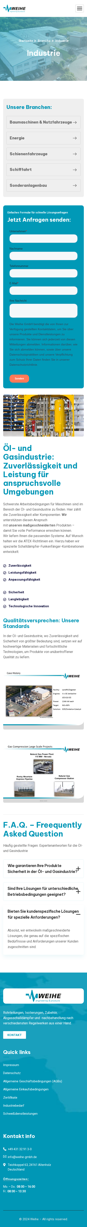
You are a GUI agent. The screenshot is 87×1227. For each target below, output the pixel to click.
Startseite (26, 41)
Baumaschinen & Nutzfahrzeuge (41, 122)
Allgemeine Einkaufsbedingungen (26, 1089)
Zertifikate (10, 1097)
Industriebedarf (13, 1105)
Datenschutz (12, 1073)
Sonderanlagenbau (28, 185)
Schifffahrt (21, 169)
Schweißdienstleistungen (20, 1114)
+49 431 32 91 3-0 (20, 1149)
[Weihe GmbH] (14, 8)
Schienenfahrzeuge (29, 153)
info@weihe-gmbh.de (22, 1157)
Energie (17, 138)
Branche (44, 41)
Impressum (11, 1065)
